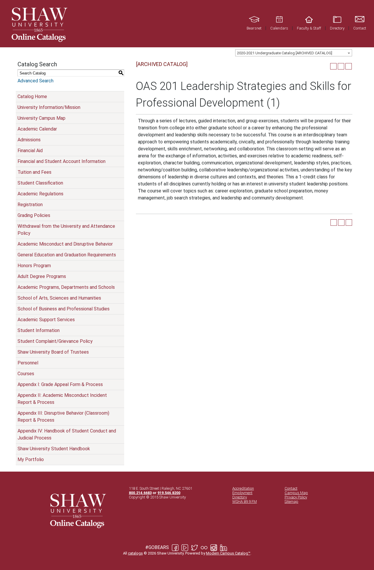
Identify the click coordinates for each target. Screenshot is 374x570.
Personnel (28, 363)
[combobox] (293, 52)
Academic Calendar (37, 129)
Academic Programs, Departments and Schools (66, 287)
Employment (242, 493)
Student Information (39, 330)
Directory (239, 497)
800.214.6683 (140, 493)
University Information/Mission (49, 107)
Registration (30, 204)
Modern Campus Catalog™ (228, 553)
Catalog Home (32, 96)
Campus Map (296, 493)
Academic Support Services (46, 319)
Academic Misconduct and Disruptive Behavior (65, 244)
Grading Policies (34, 215)
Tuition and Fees (34, 172)
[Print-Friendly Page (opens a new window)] (341, 66)
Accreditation (243, 488)
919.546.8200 (168, 493)
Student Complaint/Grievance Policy (55, 341)
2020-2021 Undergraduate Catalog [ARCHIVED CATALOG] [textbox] (284, 53)
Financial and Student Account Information (61, 161)
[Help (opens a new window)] (348, 66)
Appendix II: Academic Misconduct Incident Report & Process (62, 398)
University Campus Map (41, 118)
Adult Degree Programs (42, 276)
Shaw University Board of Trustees (53, 352)
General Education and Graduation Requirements (67, 255)
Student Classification (40, 183)
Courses (26, 373)
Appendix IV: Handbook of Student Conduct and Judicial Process (67, 434)
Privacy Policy (296, 497)
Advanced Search (35, 81)
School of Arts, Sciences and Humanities (59, 298)
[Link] (38, 23)
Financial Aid (30, 150)
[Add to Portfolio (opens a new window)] (333, 66)
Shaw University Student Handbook (54, 448)
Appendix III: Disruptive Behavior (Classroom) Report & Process (63, 416)
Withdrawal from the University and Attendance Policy (66, 229)
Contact (291, 488)
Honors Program (34, 265)
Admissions (29, 139)
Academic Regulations (40, 194)
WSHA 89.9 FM (244, 501)
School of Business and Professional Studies (64, 309)
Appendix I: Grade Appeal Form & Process (60, 384)
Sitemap (291, 501)
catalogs (135, 553)
